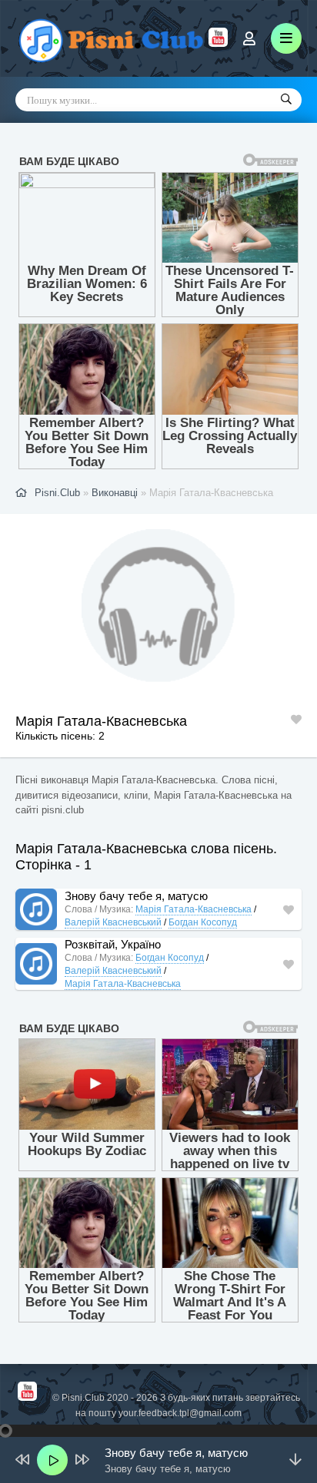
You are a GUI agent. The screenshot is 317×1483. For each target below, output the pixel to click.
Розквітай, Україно (113, 944)
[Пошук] (286, 99)
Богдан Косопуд (203, 922)
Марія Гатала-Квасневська (193, 909)
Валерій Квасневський (113, 922)
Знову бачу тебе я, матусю (136, 895)
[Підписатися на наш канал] (218, 43)
